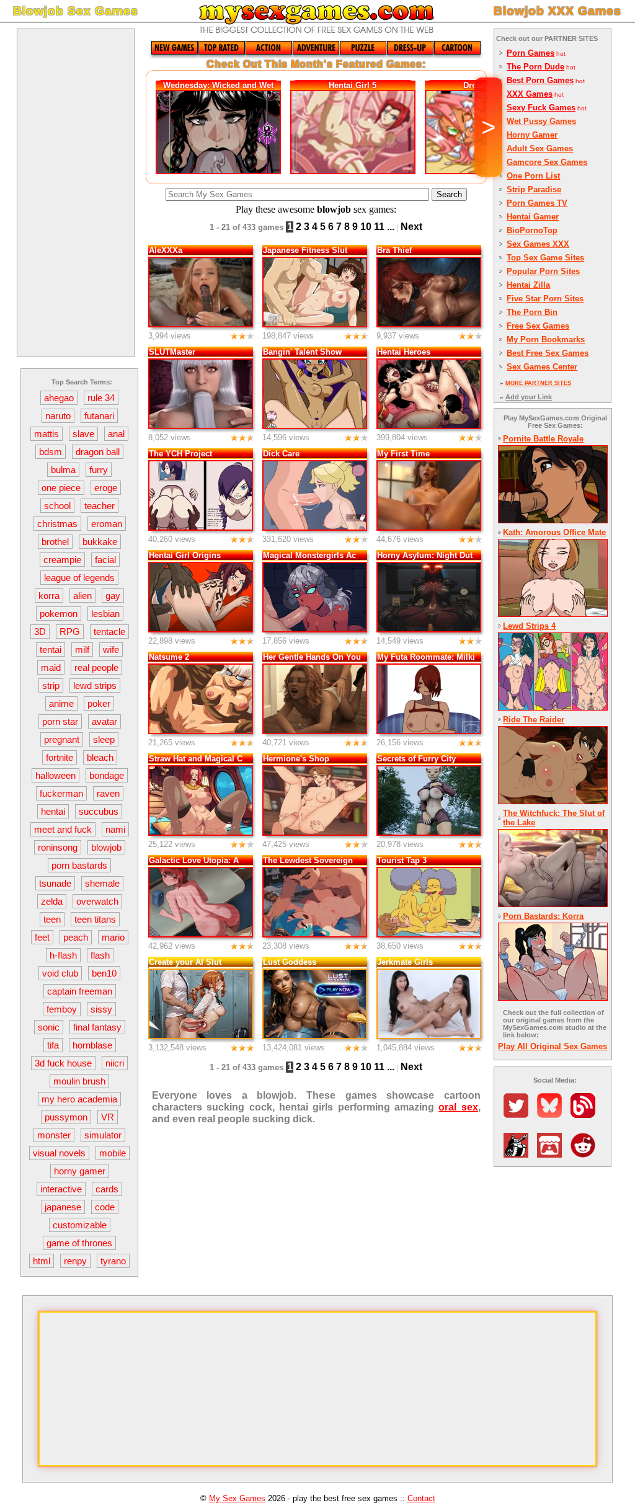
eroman (106, 523)
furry (98, 469)
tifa (53, 1045)
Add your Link (528, 397)
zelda (52, 901)
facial (105, 559)
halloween (55, 775)
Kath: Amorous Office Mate (554, 532)
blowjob (106, 847)
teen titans (95, 919)
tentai (50, 649)
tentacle (109, 631)
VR (107, 1117)
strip (51, 685)
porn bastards (79, 865)
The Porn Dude (535, 66)
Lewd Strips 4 (529, 626)
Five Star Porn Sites (545, 298)
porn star (60, 721)
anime (61, 703)
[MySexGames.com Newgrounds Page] (519, 1154)
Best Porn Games (540, 80)
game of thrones (79, 1243)
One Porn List (533, 175)
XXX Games (530, 94)
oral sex (457, 1106)
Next (411, 226)
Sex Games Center (542, 366)
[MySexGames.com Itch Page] (552, 1154)
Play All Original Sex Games (552, 1046)
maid (51, 667)
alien (82, 595)
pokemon (59, 613)
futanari (99, 415)
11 (379, 226)
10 (365, 226)
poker (98, 703)
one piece (61, 487)
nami (115, 829)
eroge (105, 487)
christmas (57, 523)
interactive (61, 1189)
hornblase (92, 1045)
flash (100, 955)
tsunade (55, 883)
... (390, 226)
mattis (46, 433)
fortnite (59, 757)
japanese (63, 1207)
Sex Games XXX (538, 244)
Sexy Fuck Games (541, 107)
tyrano (113, 1261)
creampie (62, 559)
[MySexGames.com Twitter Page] (519, 1114)
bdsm (50, 451)
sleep (104, 739)
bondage (106, 775)
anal (116, 433)
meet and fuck (63, 829)
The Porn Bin (532, 312)
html (41, 1261)
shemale (102, 883)
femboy (62, 1009)
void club (60, 973)
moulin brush (79, 1081)
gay (112, 595)
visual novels (59, 1153)
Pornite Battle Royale (543, 438)
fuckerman (61, 793)
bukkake (99, 541)
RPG (70, 631)
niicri (114, 1063)
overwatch (97, 901)
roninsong (58, 847)
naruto (58, 415)
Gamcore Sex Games (547, 162)
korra (49, 595)
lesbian (105, 613)
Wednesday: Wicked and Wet (218, 85)
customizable (80, 1225)
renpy (75, 1261)
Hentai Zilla (528, 285)
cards (106, 1189)
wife (111, 649)
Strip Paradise (534, 189)
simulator (103, 1135)
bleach (100, 757)
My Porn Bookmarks (546, 339)
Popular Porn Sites (543, 271)
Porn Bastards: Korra (543, 916)
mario (113, 937)
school (57, 505)
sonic (49, 1027)
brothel (55, 541)
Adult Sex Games (540, 148)
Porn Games (530, 53)
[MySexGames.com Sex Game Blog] (586, 1114)
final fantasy (97, 1027)
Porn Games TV (537, 203)
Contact (421, 1498)
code (105, 1207)
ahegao (59, 397)
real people (96, 667)
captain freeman (79, 991)
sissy (101, 1009)
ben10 (104, 973)
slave (83, 433)
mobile (112, 1153)
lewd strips (95, 685)
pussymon (66, 1117)
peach (75, 937)
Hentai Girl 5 (352, 85)
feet (42, 937)
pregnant (61, 739)
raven (108, 793)
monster (54, 1135)
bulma (63, 469)
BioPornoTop (532, 230)
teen (52, 919)
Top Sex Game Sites (545, 257)
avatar (104, 721)
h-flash (63, 955)
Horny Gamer (532, 135)
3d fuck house (63, 1063)
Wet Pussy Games (541, 121)
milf (82, 649)
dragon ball (98, 451)
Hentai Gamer (533, 216)
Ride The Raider (533, 719)
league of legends (79, 577)
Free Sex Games (538, 325)
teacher (99, 505)
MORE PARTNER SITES (538, 383)
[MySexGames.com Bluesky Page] (552, 1114)
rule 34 (101, 397)
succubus (98, 811)
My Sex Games (237, 1498)
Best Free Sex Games (547, 353)
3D (40, 631)
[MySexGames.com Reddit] (586, 1154)
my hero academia (79, 1099)
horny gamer (79, 1171)
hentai (53, 811)
